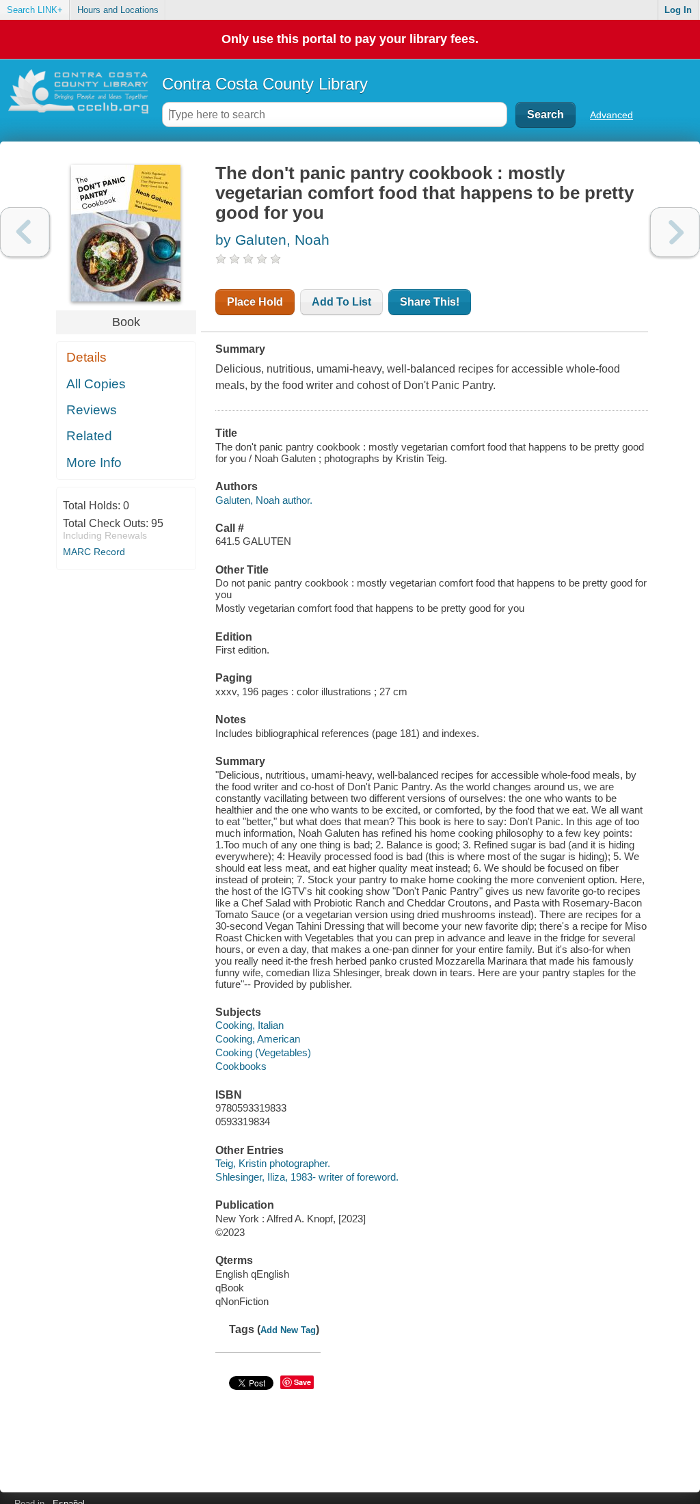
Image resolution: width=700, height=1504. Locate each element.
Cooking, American (257, 1039)
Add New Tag (288, 1330)
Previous (25, 232)
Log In (678, 10)
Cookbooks (241, 1066)
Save (302, 1382)
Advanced (611, 114)
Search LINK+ (35, 10)
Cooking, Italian (249, 1025)
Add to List (341, 302)
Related (89, 436)
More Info (94, 462)
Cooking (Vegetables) (263, 1052)
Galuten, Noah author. (263, 500)
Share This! (429, 302)
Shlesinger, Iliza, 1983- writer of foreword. (307, 1177)
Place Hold (255, 302)
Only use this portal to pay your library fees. (350, 39)
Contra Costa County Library (265, 84)
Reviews (91, 410)
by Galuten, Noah (272, 239)
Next (675, 232)
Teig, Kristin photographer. (272, 1163)
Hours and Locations (118, 10)
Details (86, 357)
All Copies (96, 384)
